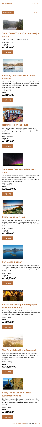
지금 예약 (8, 52)
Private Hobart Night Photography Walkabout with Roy (19, 306)
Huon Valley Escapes (7, 3)
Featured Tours (7, 12)
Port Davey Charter (12, 261)
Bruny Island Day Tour (13, 216)
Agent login (37, 423)
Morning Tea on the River (15, 124)
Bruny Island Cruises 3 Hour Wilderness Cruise (16, 394)
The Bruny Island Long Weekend (19, 350)
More (35, 12)
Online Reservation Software (19, 423)
